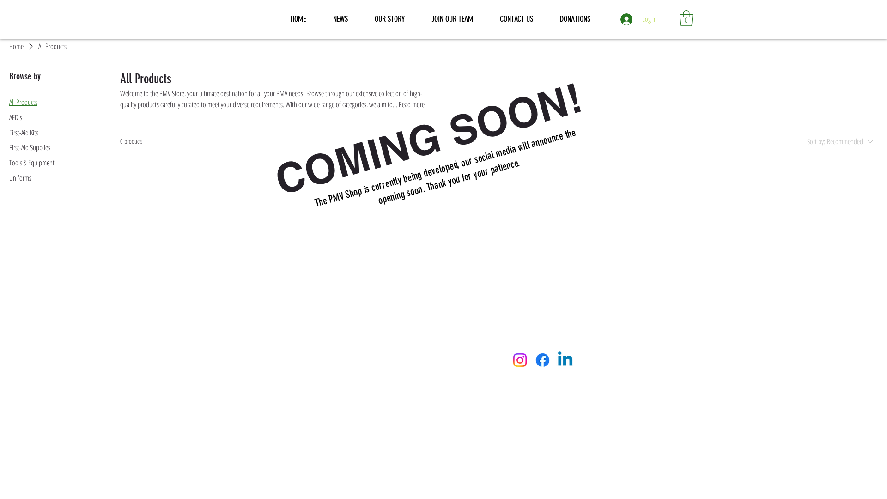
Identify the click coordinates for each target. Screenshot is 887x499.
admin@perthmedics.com (341, 349)
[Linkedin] (565, 360)
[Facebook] (543, 360)
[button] (686, 18)
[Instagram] (520, 360)
